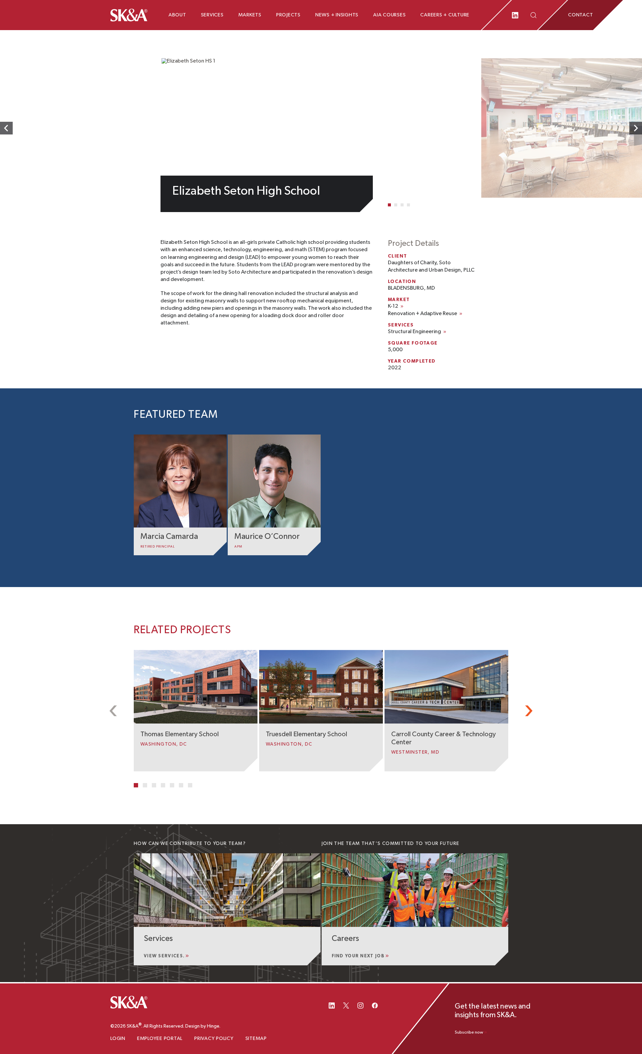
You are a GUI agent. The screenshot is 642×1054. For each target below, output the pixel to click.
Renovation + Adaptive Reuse (422, 313)
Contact (580, 14)
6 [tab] (181, 785)
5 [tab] (172, 785)
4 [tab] (408, 204)
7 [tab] (190, 785)
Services (212, 14)
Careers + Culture (444, 14)
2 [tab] (395, 204)
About (177, 14)
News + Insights (336, 14)
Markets (249, 14)
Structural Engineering (414, 331)
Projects (288, 14)
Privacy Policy (214, 1038)
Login (117, 1038)
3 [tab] (402, 204)
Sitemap (256, 1038)
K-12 (393, 306)
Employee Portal (160, 1038)
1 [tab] (389, 204)
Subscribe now (469, 1032)
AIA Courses (389, 14)
